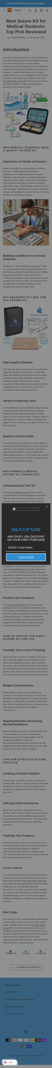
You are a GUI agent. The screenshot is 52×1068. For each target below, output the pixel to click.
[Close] (47, 506)
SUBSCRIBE (26, 557)
